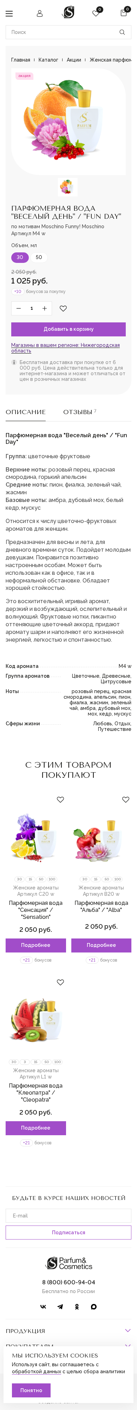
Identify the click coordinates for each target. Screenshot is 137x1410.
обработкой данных (36, 1371)
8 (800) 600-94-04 (68, 1282)
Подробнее (35, 945)
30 (20, 257)
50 (39, 257)
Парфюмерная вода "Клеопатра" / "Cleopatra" (36, 1092)
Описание (26, 412)
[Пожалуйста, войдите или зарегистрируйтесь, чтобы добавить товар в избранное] (63, 308)
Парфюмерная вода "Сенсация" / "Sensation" (36, 910)
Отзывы (79, 412)
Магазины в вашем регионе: (65, 348)
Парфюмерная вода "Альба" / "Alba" (101, 906)
